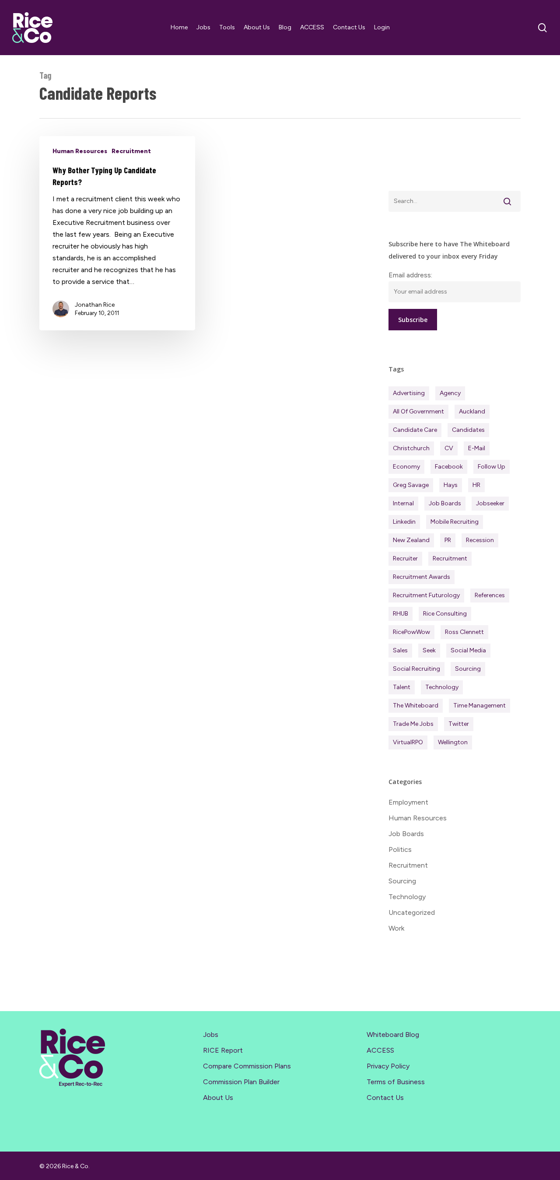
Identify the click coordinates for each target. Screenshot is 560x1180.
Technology (441, 687)
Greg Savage (411, 485)
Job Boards (445, 503)
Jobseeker (490, 503)
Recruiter (405, 558)
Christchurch (411, 448)
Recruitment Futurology (426, 595)
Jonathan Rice (95, 304)
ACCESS (380, 1050)
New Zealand (411, 540)
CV (448, 448)
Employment (408, 802)
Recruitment (131, 151)
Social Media (468, 650)
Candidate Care (415, 430)
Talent (401, 687)
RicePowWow (411, 632)
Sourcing (468, 668)
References (490, 595)
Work (396, 928)
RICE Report (223, 1050)
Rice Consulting (445, 613)
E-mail (476, 448)
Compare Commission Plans (247, 1066)
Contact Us (385, 1097)
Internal (403, 503)
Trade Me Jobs (413, 724)
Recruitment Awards (421, 577)
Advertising (409, 393)
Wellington (453, 742)
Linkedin (404, 521)
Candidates (468, 430)
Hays (451, 485)
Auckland (472, 411)
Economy (406, 466)
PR (447, 540)
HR (476, 485)
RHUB (400, 613)
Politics (400, 849)
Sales (400, 650)
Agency (450, 393)
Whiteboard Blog (393, 1034)
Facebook (449, 466)
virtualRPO (408, 742)
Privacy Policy (388, 1066)
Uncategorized (411, 912)
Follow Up (491, 466)
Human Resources (79, 151)
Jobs (210, 1034)
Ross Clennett (464, 632)
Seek (429, 650)
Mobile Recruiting (454, 521)
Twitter (458, 724)
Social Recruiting (416, 668)
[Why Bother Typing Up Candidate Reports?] (117, 233)
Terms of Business (396, 1082)
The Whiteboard (415, 705)
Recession (480, 540)
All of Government (418, 411)
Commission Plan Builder (241, 1082)
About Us (218, 1097)
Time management (479, 705)
